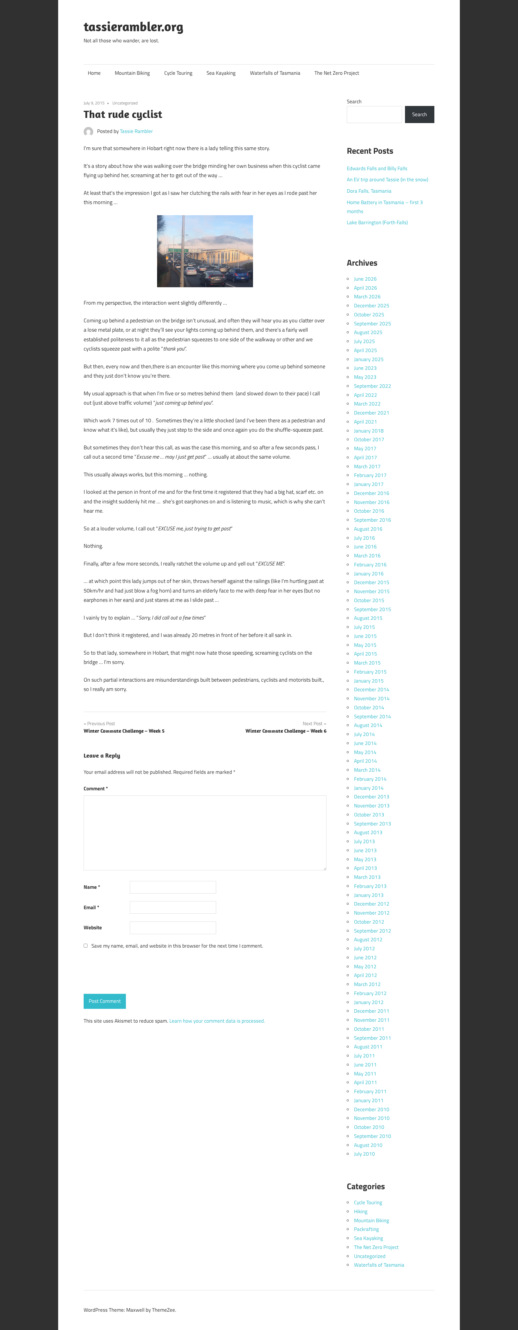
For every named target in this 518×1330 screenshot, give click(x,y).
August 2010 (368, 1145)
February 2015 (370, 672)
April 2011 (365, 1082)
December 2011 (371, 1011)
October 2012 (369, 922)
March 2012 (367, 984)
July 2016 (364, 538)
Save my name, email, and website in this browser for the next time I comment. (177, 946)
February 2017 (370, 475)
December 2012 (371, 904)
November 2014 (372, 698)
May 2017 (365, 448)
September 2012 (372, 931)
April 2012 (365, 975)
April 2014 (365, 761)
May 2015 (365, 645)
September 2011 (372, 1038)
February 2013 (370, 886)
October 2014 (369, 707)
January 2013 (369, 895)
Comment (96, 788)
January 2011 (369, 1100)
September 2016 (372, 520)
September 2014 (372, 716)
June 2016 (365, 546)
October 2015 (369, 600)
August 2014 (368, 725)
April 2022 (365, 395)
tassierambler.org (133, 26)
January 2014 (369, 788)
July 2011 (364, 1056)
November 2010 (372, 1118)
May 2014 (365, 752)
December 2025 (371, 305)
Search (354, 101)
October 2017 (369, 439)
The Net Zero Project (336, 73)
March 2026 (367, 296)
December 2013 (371, 797)
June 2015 (365, 636)
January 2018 (369, 431)
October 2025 (369, 314)
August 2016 (368, 529)
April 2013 (365, 868)
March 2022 (367, 404)
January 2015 (369, 681)
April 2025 (365, 350)
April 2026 (365, 288)
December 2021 (371, 413)
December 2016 (371, 493)
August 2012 (368, 939)
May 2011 (365, 1074)
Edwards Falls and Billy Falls (377, 168)
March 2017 (367, 466)
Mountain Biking (132, 73)
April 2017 (365, 457)
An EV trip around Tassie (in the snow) (387, 179)
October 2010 (369, 1127)
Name (92, 887)
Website (93, 927)
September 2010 (372, 1136)
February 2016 (370, 564)
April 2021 (365, 422)
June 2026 (365, 279)
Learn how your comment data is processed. (217, 1021)
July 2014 (364, 734)
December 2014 (371, 689)
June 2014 (365, 743)
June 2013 (365, 850)
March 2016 (367, 555)
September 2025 (372, 323)
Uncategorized (125, 103)
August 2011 (368, 1047)
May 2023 (365, 377)
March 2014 (367, 770)
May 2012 (365, 966)
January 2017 (369, 484)
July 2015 (364, 627)
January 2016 (369, 574)
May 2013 (365, 859)
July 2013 (364, 841)
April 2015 (365, 654)
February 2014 (370, 779)
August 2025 (368, 332)
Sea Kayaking (221, 73)
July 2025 (364, 341)
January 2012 (369, 1002)
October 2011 (369, 1029)
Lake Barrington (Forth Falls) (377, 222)
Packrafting (366, 1229)
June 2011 (365, 1065)
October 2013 (369, 815)
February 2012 (370, 993)
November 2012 (372, 913)
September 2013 (372, 824)
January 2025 (369, 359)
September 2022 (372, 386)
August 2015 (368, 618)
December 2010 (371, 1109)
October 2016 (369, 511)
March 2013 (367, 877)
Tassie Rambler (136, 131)
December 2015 (371, 582)
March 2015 (367, 663)
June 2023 (365, 368)
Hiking (361, 1211)
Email (91, 907)
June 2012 (365, 957)
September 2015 (372, 609)
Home (94, 73)
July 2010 (364, 1154)
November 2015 (372, 591)
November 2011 (372, 1020)
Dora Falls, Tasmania (369, 191)
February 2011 (370, 1091)
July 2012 (364, 948)
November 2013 (372, 806)
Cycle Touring (178, 73)
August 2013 (368, 832)
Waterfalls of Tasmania (275, 73)
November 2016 (372, 502)
